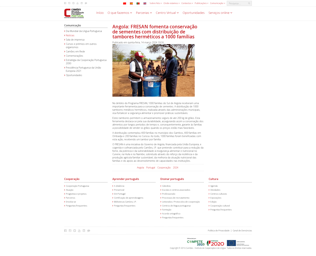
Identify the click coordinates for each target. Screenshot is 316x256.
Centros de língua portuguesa (176, 205)
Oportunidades (194, 13)
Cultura (213, 179)
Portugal (150, 167)
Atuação (69, 190)
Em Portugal (119, 193)
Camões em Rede (75, 51)
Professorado (168, 193)
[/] (74, 12)
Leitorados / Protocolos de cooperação (181, 201)
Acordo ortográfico (171, 213)
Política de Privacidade (219, 230)
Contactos (186, 3)
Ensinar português (172, 179)
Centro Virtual (166, 13)
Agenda (214, 186)
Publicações (201, 3)
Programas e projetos (76, 193)
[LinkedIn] (85, 230)
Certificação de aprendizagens (128, 197)
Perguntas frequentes (76, 205)
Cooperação (164, 167)
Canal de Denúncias (242, 230)
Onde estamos (170, 3)
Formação (166, 209)
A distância (119, 186)
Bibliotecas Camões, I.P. (125, 201)
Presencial (119, 190)
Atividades (215, 190)
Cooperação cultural (220, 205)
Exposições (215, 197)
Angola (140, 167)
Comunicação (217, 3)
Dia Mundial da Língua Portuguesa (84, 31)
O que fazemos (119, 13)
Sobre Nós (155, 3)
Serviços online (219, 13)
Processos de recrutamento (175, 197)
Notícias (70, 35)
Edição (213, 201)
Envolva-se (71, 201)
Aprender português (125, 179)
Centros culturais (218, 193)
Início (100, 13)
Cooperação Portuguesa (77, 186)
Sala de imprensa (75, 39)
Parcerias (143, 13)
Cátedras (166, 186)
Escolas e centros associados (176, 190)
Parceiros (70, 197)
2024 (175, 167)
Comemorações (74, 55)
